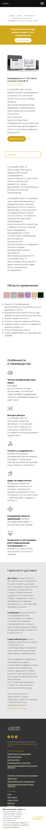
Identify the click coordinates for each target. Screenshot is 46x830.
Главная (11, 16)
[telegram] (16, 736)
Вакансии (11, 803)
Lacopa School (12, 800)
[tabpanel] (23, 220)
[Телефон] (8, 736)
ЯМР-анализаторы (14, 757)
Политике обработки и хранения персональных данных (16, 826)
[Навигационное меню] (42, 3)
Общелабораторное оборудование (21, 782)
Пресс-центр (12, 797)
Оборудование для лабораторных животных (20, 785)
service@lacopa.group (17, 708)
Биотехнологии (29, 16)
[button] (23, 40)
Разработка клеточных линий (22, 18)
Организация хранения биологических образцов (22, 767)
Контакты (11, 806)
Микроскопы (12, 779)
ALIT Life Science (15, 84)
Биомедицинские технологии (18, 763)
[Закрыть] (43, 27)
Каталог (19, 16)
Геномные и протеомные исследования (22, 776)
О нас (9, 794)
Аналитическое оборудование (19, 754)
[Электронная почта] (12, 736)
